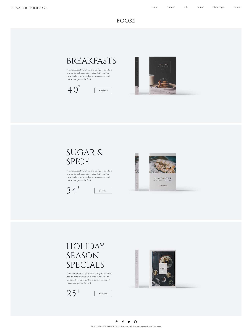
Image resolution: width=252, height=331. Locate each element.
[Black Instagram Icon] (135, 321)
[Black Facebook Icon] (122, 321)
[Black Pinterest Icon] (116, 321)
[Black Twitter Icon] (129, 321)
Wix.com (157, 326)
